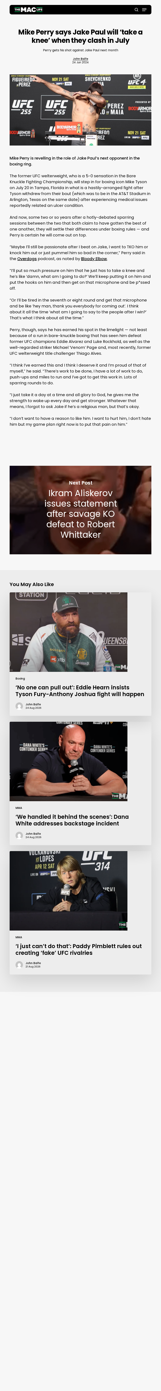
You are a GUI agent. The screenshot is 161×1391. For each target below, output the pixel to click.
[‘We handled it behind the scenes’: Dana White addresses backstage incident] (80, 783)
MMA (19, 808)
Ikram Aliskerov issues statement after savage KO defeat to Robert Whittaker (80, 510)
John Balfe (80, 59)
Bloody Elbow (94, 258)
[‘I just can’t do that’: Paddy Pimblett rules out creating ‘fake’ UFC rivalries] (80, 913)
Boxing (20, 678)
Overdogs (27, 258)
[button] (144, 10)
